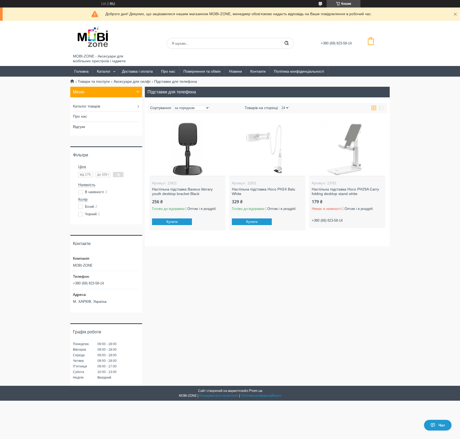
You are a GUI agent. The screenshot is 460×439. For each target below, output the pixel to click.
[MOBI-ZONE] (93, 37)
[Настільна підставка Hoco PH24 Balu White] (267, 149)
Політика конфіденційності (261, 395)
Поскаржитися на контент (218, 395)
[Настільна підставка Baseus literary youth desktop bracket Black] (187, 149)
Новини (235, 71)
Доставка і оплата (137, 71)
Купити (172, 222)
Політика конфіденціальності (299, 71)
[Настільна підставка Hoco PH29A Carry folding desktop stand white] (347, 149)
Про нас (168, 71)
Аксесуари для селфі (132, 81)
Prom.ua (255, 391)
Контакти (258, 71)
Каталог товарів (86, 106)
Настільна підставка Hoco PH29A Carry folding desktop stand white (345, 191)
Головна (81, 71)
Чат (441, 425)
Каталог (103, 71)
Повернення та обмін (202, 71)
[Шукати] (286, 43)
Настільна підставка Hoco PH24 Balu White (263, 191)
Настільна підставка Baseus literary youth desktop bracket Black (182, 191)
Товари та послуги (94, 81)
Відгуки (79, 127)
